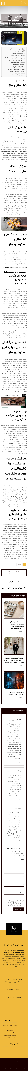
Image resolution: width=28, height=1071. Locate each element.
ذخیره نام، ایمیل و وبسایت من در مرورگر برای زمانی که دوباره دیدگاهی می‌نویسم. (15, 903)
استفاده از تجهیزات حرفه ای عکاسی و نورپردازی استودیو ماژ (16, 59)
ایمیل (22, 884)
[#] (24, 1050)
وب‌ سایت (21, 893)
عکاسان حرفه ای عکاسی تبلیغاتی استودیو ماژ (17, 63)
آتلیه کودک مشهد (10, 1028)
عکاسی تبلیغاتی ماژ (19, 51)
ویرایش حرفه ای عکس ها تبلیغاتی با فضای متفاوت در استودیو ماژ (15, 70)
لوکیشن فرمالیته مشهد (10, 1035)
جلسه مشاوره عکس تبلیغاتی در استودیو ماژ (17, 74)
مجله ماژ (19, 564)
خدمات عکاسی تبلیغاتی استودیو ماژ (14, 57)
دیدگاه (22, 859)
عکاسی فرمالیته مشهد (10, 1038)
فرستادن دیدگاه (18, 909)
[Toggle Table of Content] (23, 49)
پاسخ (20, 762)
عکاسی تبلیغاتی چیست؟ (17, 53)
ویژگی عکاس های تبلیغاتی (17, 55)
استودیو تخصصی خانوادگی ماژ (10, 267)
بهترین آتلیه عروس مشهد (10, 1025)
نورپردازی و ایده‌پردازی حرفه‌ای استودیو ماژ (18, 66)
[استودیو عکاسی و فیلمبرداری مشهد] (23, 3)
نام (23, 876)
